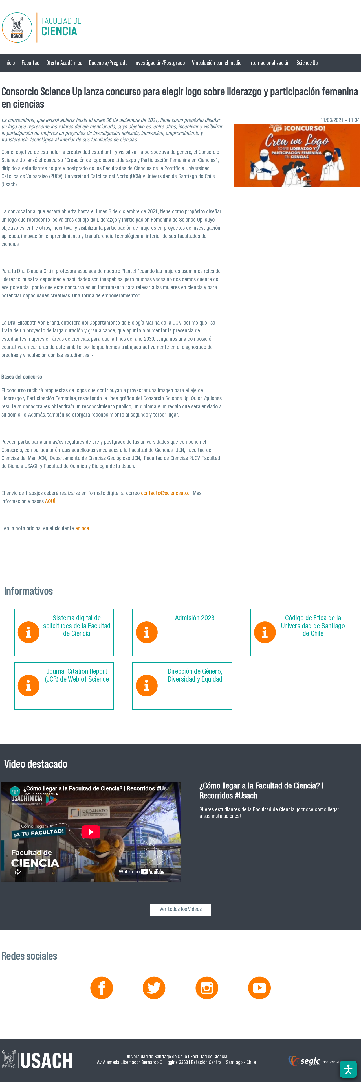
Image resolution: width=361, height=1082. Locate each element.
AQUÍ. (50, 502)
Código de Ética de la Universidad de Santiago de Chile (313, 626)
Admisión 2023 (195, 618)
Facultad (30, 62)
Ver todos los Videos (181, 909)
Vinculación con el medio (217, 62)
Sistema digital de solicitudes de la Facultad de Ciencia (77, 626)
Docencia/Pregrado (108, 62)
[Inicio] (180, 28)
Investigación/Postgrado (160, 62)
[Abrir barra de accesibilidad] (348, 1069)
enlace (82, 529)
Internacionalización (269, 62)
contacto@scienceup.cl (166, 493)
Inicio (9, 62)
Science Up (307, 62)
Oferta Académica (64, 62)
